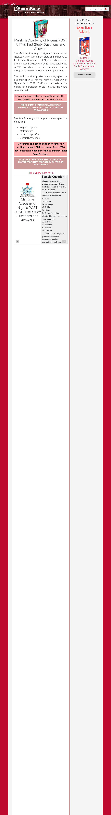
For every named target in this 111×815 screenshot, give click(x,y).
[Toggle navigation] (105, 4)
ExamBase (9, 4)
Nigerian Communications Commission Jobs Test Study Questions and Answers (84, 63)
